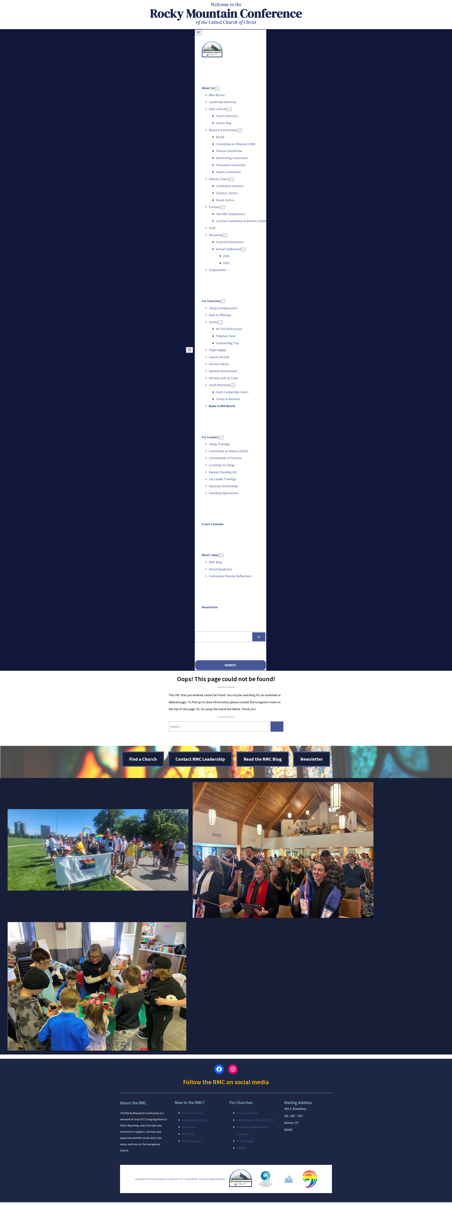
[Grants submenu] (220, 322)
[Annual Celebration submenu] (243, 249)
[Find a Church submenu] (229, 109)
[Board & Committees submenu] (239, 130)
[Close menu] (198, 32)
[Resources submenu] (225, 235)
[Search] (258, 636)
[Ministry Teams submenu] (231, 179)
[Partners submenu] (222, 207)
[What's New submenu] (221, 555)
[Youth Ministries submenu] (232, 385)
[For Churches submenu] (222, 301)
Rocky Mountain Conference (226, 13)
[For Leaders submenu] (221, 437)
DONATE (230, 665)
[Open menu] (189, 350)
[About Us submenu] (217, 88)
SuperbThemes (217, 1179)
